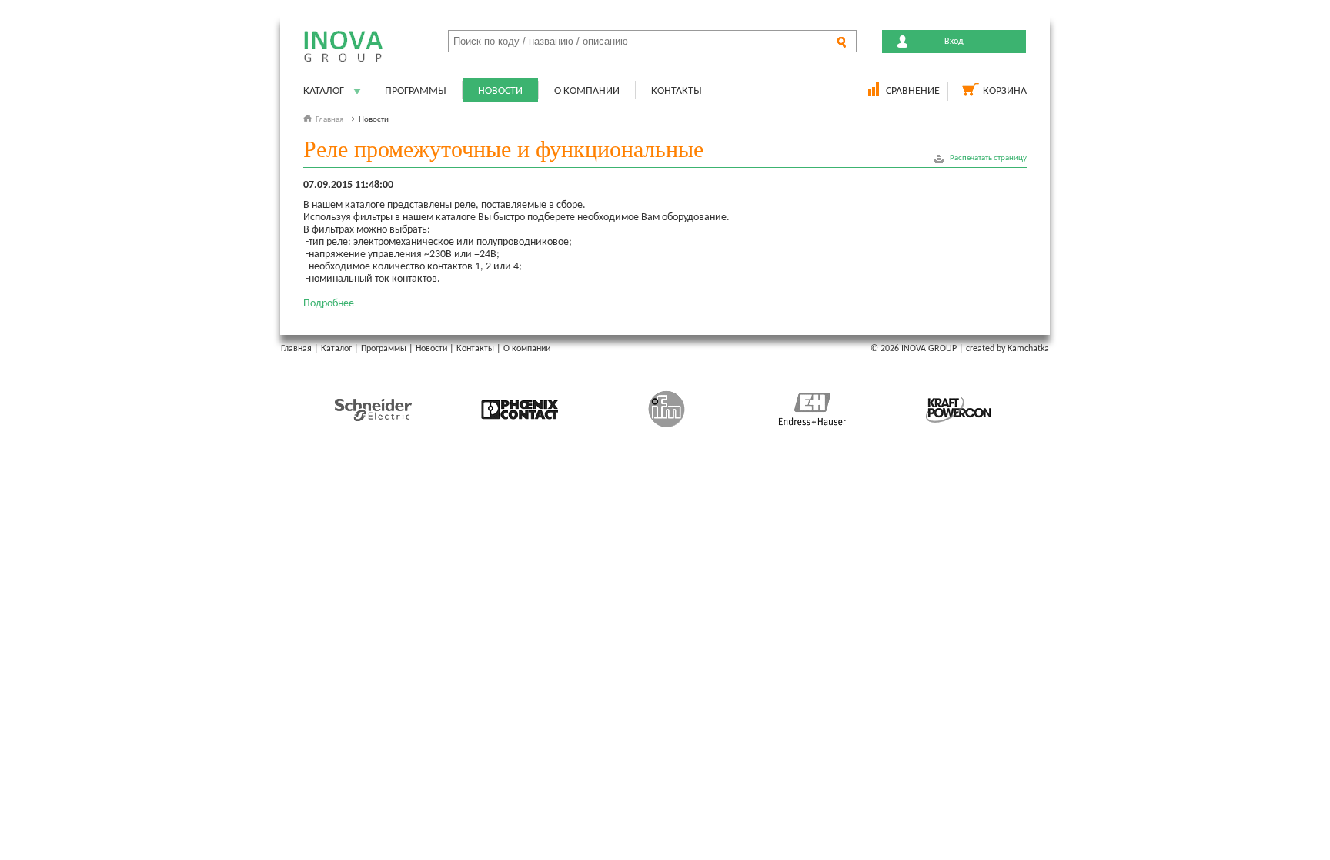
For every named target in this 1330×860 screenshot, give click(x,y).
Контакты (676, 91)
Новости (500, 91)
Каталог (323, 91)
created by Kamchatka (1007, 348)
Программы (415, 91)
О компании (587, 91)
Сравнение (913, 91)
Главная (329, 119)
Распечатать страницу (988, 158)
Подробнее (328, 304)
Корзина (1005, 91)
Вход (954, 41)
